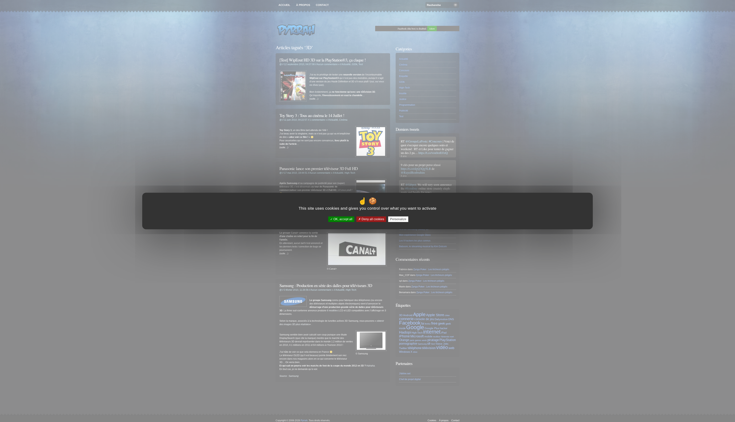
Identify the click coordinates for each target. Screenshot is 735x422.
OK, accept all (342, 219)
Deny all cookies (372, 219)
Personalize (398, 219)
